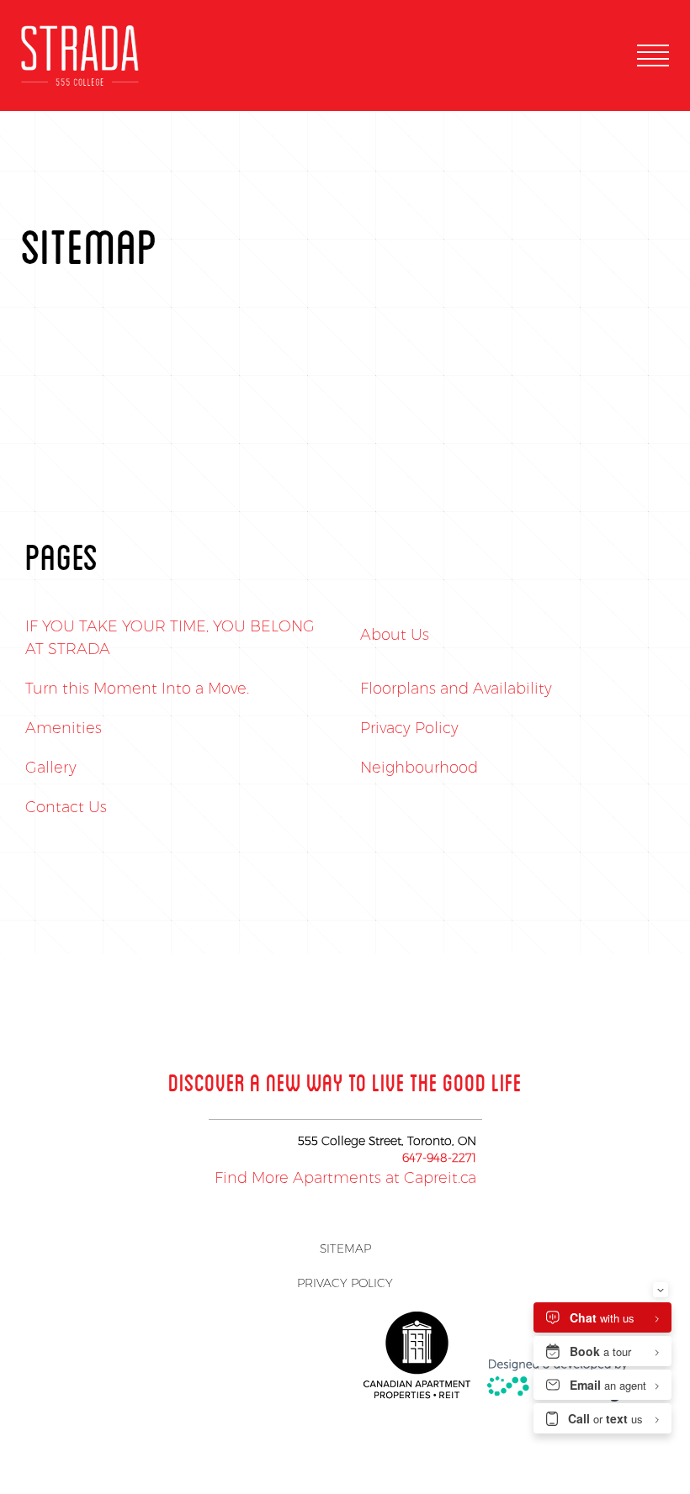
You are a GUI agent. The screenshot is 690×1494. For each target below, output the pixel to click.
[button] (653, 55)
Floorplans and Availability (456, 688)
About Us (394, 635)
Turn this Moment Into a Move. (137, 688)
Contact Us (66, 807)
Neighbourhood (419, 767)
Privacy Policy (409, 728)
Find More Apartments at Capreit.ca (345, 1178)
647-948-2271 (439, 1157)
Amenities (63, 728)
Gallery (51, 767)
